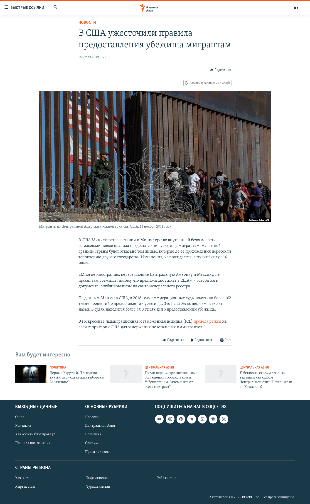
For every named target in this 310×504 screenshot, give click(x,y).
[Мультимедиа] (296, 8)
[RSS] (223, 419)
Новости (87, 23)
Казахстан (23, 478)
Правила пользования (33, 443)
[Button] (220, 70)
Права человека (98, 452)
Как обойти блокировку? (35, 434)
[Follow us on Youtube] (159, 419)
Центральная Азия (159, 367)
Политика (58, 367)
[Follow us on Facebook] (181, 419)
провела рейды (207, 322)
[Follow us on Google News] (213, 419)
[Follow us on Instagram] (170, 419)
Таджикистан (97, 478)
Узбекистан (166, 478)
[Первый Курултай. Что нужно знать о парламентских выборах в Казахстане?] (31, 374)
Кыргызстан (25, 487)
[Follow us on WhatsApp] (202, 419)
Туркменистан (98, 487)
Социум (91, 443)
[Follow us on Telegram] (191, 419)
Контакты (23, 426)
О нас (19, 417)
